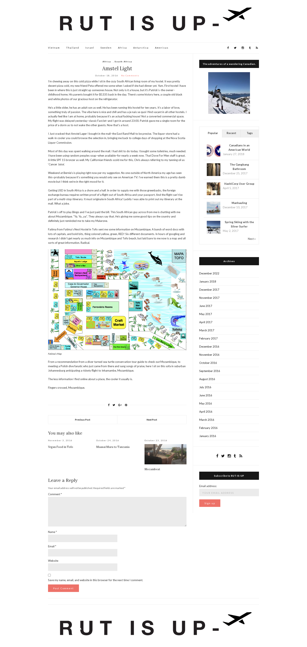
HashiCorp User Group (239, 183)
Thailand (72, 47)
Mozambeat (152, 469)
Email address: (208, 486)
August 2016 (207, 379)
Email (52, 546)
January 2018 (207, 281)
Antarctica (141, 47)
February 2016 (208, 428)
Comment (55, 494)
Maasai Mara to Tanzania (112, 447)
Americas (162, 47)
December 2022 (209, 273)
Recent (231, 133)
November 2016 (209, 354)
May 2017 (205, 314)
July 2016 (205, 387)
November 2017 (209, 297)
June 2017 (205, 306)
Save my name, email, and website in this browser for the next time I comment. (95, 580)
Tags (250, 133)
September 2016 (209, 371)
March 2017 (206, 330)
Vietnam (54, 47)
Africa (122, 47)
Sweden (106, 47)
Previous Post (82, 419)
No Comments (130, 75)
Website (53, 560)
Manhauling (239, 203)
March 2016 (206, 419)
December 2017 (209, 289)
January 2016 (207, 436)
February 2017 (208, 338)
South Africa (123, 61)
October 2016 (208, 362)
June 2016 (205, 395)
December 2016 (209, 346)
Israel (89, 47)
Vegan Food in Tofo (60, 447)
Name (52, 532)
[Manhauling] (213, 208)
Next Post (152, 419)
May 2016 (205, 403)
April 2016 (205, 411)
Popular (213, 133)
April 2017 (205, 322)
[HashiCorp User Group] (213, 189)
